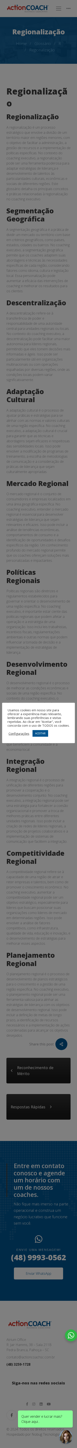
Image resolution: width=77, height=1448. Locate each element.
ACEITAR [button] (40, 733)
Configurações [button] (19, 733)
